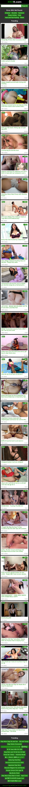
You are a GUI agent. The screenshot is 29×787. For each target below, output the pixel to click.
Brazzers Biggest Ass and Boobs (14, 768)
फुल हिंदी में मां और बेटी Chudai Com (14, 778)
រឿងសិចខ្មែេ (24, 747)
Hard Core (24, 775)
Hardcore (21, 13)
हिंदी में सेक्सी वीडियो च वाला (14, 781)
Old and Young (23, 741)
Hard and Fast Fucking (12, 17)
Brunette (14, 13)
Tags (9, 785)
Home (4, 785)
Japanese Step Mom (14, 765)
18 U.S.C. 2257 (21, 785)
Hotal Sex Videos (9, 754)
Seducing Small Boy (14, 760)
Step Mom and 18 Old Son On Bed (14, 752)
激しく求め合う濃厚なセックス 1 (14, 757)
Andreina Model (20, 754)
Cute (19, 15)
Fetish (22, 17)
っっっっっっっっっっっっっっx (10, 747)
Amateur (7, 13)
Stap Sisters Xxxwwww (14, 744)
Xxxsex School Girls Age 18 (14, 770)
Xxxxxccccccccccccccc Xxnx (15, 762)
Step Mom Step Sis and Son (9, 741)
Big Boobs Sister (15, 773)
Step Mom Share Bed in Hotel (11, 775)
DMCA (14, 785)
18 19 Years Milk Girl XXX (14, 749)
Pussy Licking (12, 15)
